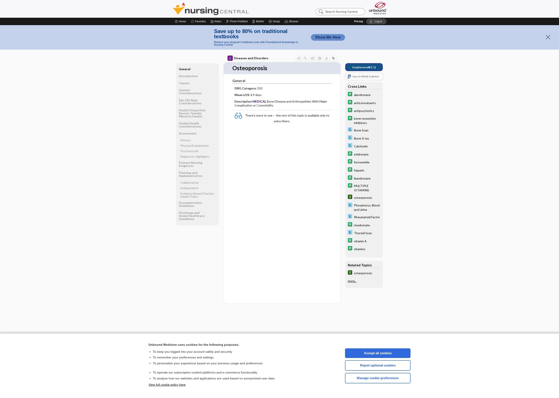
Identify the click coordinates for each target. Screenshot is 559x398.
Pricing (358, 21)
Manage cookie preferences (378, 378)
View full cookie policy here (167, 384)
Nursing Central (227, 8)
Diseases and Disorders (251, 58)
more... (352, 281)
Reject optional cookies (378, 365)
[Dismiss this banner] (548, 37)
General (184, 69)
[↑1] (364, 67)
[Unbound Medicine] (378, 8)
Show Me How (328, 37)
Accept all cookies (378, 353)
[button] (292, 21)
